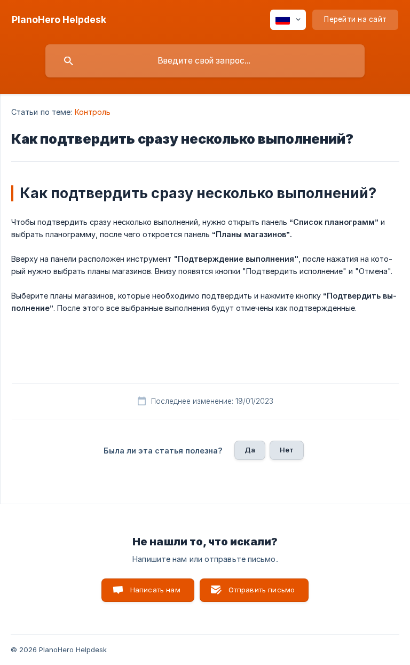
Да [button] (250, 449)
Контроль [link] (93, 111)
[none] (59, 20)
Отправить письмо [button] (261, 589)
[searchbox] (205, 60)
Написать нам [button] (155, 589)
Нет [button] (287, 449)
